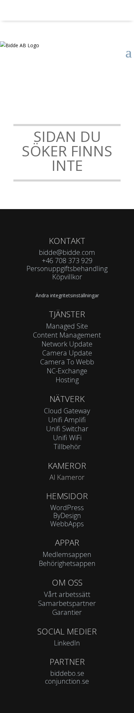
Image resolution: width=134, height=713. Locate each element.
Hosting (67, 379)
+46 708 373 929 (67, 260)
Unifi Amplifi (67, 419)
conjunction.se (67, 681)
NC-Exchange (67, 370)
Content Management (67, 335)
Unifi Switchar (67, 428)
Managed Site (67, 326)
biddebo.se (67, 673)
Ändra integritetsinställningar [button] (67, 295)
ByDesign (67, 515)
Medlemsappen (67, 554)
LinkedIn (67, 643)
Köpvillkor (67, 276)
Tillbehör (67, 446)
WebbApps (67, 523)
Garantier (67, 612)
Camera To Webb (67, 361)
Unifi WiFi (67, 437)
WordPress (67, 507)
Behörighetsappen (67, 563)
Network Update (67, 344)
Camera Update (67, 353)
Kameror (67, 465)
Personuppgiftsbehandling (67, 268)
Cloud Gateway (67, 410)
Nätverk (67, 398)
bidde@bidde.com (67, 252)
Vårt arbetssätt (67, 594)
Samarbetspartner (67, 603)
